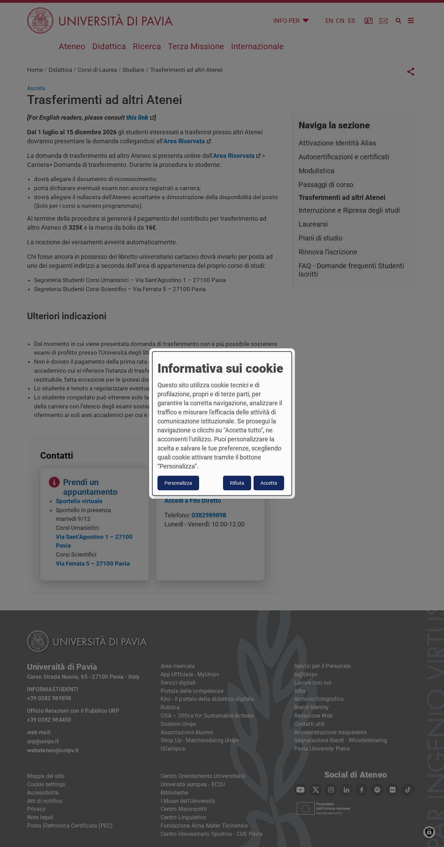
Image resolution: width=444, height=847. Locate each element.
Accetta (269, 483)
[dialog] (222, 424)
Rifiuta (237, 483)
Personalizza (178, 483)
